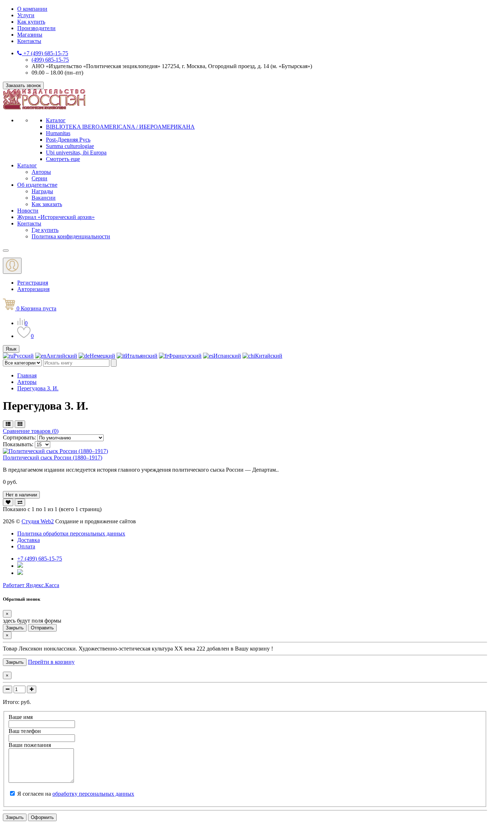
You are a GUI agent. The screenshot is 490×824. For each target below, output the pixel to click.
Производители (36, 28)
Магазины (29, 35)
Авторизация (33, 289)
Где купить (45, 230)
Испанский (227, 356)
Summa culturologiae (70, 146)
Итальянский (141, 356)
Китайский (268, 356)
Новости (27, 211)
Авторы (41, 172)
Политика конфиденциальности (71, 236)
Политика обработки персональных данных (71, 533)
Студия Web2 (38, 521)
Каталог (56, 120)
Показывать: (18, 444)
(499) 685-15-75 (50, 60)
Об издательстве (37, 185)
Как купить (31, 22)
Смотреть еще (63, 159)
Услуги (25, 15)
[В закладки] (8, 502)
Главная (27, 375)
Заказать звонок (23, 85)
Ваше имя (21, 717)
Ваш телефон (25, 731)
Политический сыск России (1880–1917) (52, 457)
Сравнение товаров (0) (30, 431)
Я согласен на (75, 794)
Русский (23, 356)
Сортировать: (20, 437)
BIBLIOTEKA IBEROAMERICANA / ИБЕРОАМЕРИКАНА (120, 127)
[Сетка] (20, 424)
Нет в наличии (21, 494)
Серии (39, 178)
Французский (185, 356)
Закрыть (15, 627)
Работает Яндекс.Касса (31, 585)
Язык (11, 349)
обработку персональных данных (93, 794)
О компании (32, 9)
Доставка (28, 540)
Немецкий (102, 356)
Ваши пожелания (30, 745)
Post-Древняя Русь (68, 140)
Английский (61, 356)
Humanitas (58, 133)
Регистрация (32, 283)
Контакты (29, 41)
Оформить (42, 817)
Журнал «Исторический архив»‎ (56, 217)
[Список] (8, 424)
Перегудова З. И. (37, 388)
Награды (42, 191)
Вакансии (44, 198)
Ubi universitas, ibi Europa (76, 152)
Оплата (26, 546)
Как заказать (47, 204)
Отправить (42, 627)
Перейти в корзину (51, 662)
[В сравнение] (20, 502)
